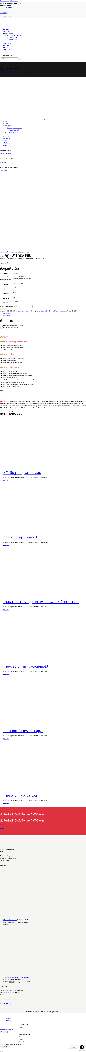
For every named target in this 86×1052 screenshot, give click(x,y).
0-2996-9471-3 (5, 1003)
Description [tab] (7, 313)
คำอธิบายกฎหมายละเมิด (20, 795)
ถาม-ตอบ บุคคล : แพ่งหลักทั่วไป (25, 666)
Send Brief (3, 162)
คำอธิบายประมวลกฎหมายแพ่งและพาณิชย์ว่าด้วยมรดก (41, 602)
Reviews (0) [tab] (6, 315)
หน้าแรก (2, 73)
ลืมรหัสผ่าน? (3, 1030)
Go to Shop (3, 171)
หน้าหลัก (2, 252)
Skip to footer (14, 1)
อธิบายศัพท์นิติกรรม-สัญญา (23, 731)
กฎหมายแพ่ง (16, 73)
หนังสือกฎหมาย (8, 73)
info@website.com (6, 154)
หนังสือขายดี (16, 252)
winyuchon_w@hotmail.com (8, 999)
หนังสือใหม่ (48, 311)
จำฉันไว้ (11, 1030)
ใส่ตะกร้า (3, 309)
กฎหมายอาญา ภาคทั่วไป (20, 537)
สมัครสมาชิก (8, 1020)
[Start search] (19, 59)
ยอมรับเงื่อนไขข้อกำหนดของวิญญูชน (12, 1044)
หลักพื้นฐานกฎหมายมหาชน (22, 473)
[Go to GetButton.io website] (82, 1050)
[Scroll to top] (1, 1016)
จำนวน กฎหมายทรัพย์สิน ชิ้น (7, 307)
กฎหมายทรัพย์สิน (62, 311)
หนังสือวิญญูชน (40, 311)
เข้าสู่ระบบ (8, 1018)
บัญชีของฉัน (3, 13)
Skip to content (4, 1)
